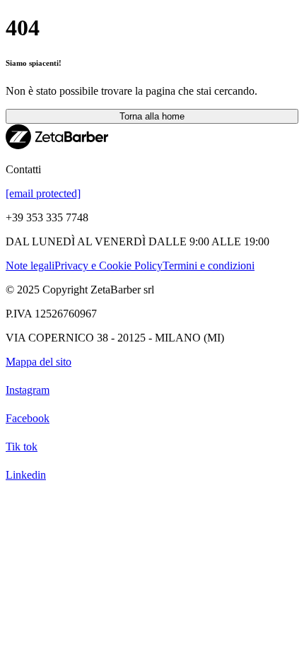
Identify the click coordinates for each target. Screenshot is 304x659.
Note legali (30, 265)
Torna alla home (152, 116)
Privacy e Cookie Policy (108, 265)
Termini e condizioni (209, 265)
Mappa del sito (38, 362)
